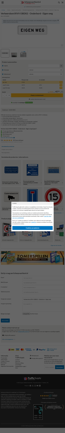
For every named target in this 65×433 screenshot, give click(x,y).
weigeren (33, 222)
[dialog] (32, 216)
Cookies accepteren (32, 228)
